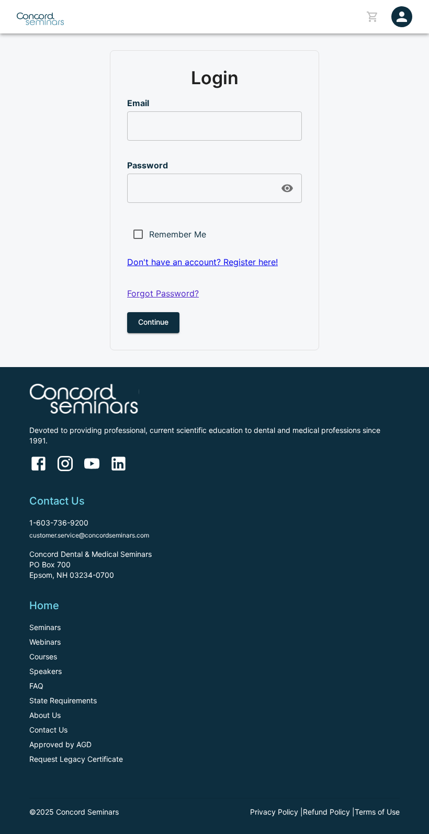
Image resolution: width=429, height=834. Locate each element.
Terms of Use (377, 811)
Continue (153, 321)
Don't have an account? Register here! (202, 262)
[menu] (401, 16)
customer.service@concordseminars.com (89, 535)
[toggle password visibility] (287, 188)
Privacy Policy (274, 811)
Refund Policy (326, 811)
